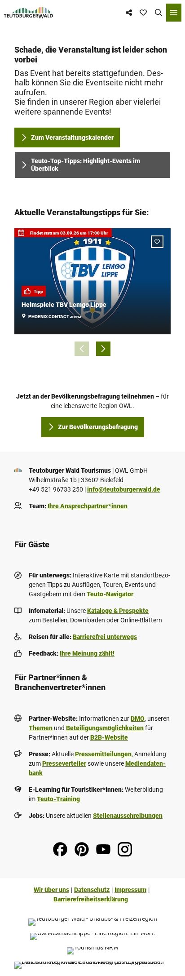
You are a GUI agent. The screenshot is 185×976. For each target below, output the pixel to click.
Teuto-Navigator (110, 594)
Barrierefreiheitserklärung (90, 899)
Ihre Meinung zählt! (87, 653)
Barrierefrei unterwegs (105, 636)
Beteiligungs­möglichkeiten (105, 728)
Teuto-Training (58, 799)
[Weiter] (103, 349)
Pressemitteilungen (103, 754)
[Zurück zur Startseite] (28, 12)
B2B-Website (109, 737)
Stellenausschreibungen (128, 815)
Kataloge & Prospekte (118, 610)
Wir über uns (51, 889)
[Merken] (157, 241)
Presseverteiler (64, 763)
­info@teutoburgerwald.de (123, 489)
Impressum (130, 889)
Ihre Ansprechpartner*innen (88, 506)
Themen (41, 728)
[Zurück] (82, 349)
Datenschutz (92, 889)
